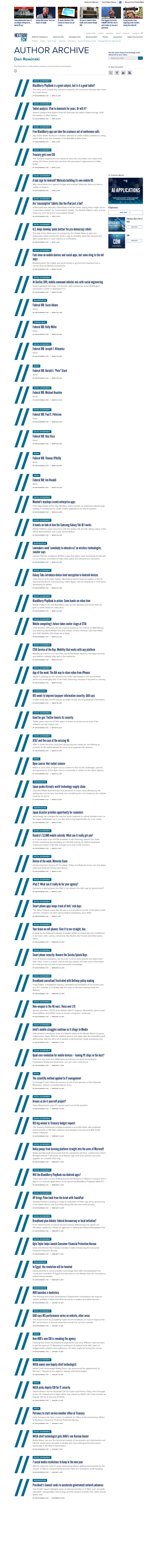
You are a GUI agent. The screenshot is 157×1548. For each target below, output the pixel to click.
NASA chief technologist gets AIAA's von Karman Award (60, 1436)
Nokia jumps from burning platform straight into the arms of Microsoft (68, 1149)
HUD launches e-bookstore (46, 1292)
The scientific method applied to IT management (57, 1078)
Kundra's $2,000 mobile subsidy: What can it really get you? (63, 835)
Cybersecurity (58, 37)
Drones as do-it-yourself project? (49, 1101)
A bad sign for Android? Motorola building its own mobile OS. (63, 180)
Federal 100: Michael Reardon (47, 392)
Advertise (135, 33)
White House (72, 41)
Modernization (91, 37)
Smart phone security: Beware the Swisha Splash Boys (60, 955)
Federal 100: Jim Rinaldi (44, 480)
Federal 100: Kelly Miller (45, 327)
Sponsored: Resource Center (87, 41)
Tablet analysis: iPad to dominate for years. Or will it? (60, 108)
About (118, 33)
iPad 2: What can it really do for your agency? (55, 884)
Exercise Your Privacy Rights (134, 2)
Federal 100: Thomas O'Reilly (47, 458)
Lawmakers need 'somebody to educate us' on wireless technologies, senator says (67, 550)
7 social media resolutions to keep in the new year (58, 1462)
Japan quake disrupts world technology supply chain (59, 786)
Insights (126, 33)
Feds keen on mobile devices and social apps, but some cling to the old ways (68, 257)
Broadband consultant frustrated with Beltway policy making (63, 980)
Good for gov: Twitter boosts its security (53, 717)
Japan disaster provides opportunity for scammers (58, 812)
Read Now (123, 212)
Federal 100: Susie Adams (45, 305)
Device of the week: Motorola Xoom (50, 861)
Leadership (62, 41)
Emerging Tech (75, 37)
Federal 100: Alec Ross (44, 436)
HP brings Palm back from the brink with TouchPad (58, 1198)
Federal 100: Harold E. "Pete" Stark (50, 370)
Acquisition (117, 37)
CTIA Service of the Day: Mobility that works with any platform (64, 649)
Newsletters (91, 33)
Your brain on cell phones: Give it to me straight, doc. (59, 929)
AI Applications (113, 207)
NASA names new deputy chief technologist (54, 1364)
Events (100, 33)
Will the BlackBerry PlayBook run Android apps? (57, 1175)
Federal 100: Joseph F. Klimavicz (48, 349)
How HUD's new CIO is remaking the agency (54, 1338)
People (105, 37)
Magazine (109, 33)
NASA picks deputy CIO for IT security (51, 1387)
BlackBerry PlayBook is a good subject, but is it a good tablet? (64, 85)
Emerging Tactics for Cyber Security (109, 41)
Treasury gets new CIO (44, 154)
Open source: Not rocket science (49, 763)
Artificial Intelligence (40, 37)
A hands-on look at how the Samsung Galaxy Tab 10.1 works (62, 525)
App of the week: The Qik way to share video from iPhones (61, 672)
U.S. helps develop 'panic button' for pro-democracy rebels (62, 229)
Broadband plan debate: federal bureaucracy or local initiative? (64, 1221)
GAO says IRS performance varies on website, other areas (61, 1315)
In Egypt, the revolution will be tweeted (52, 1267)
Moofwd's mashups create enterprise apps (54, 502)
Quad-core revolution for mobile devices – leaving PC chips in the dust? (68, 1055)
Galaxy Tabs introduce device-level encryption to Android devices (65, 575)
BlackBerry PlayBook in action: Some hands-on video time (61, 601)
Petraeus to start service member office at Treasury (59, 1413)
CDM (128, 235)
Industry (42, 41)
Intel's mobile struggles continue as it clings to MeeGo (60, 1029)
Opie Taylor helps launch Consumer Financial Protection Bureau (64, 1244)
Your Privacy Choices (109, 2)
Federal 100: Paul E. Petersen (47, 414)
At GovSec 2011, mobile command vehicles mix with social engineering (68, 282)
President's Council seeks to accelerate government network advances (68, 1485)
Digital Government (135, 37)
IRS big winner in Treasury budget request (54, 1123)
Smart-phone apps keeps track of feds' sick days (57, 906)
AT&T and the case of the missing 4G (51, 740)
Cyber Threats (51, 41)
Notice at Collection (91, 2)
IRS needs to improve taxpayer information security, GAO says (64, 695)
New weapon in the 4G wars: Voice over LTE (54, 1006)
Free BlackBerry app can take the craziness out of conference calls (66, 131)
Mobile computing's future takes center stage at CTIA (59, 624)
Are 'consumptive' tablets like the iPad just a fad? (58, 203)
